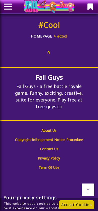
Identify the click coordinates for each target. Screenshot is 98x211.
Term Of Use (49, 167)
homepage (41, 36)
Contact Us (49, 148)
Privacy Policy (49, 158)
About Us (49, 130)
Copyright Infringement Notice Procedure (49, 139)
